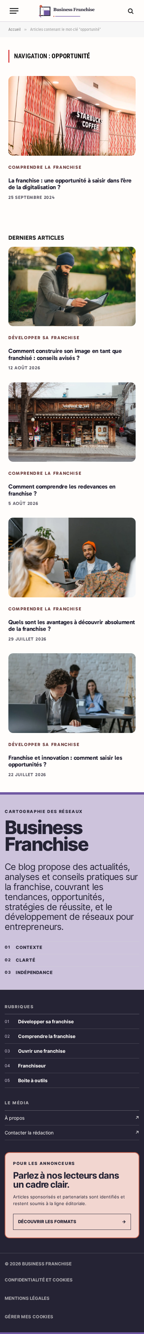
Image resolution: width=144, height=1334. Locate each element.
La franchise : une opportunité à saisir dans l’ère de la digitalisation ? (70, 184)
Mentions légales (27, 1298)
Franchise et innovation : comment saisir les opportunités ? (65, 761)
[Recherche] (130, 10)
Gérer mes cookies (29, 1316)
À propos (72, 1118)
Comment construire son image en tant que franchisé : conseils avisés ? (65, 354)
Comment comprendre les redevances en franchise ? (62, 490)
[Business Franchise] (72, 11)
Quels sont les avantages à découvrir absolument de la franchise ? (71, 625)
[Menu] (14, 10)
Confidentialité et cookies (39, 1279)
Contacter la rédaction (72, 1132)
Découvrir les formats (72, 1221)
